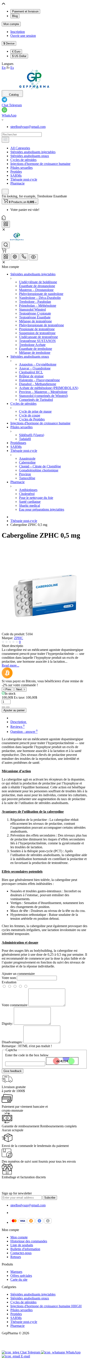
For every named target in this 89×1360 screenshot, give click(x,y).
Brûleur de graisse (31, 376)
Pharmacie (17, 183)
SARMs (16, 175)
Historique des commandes (28, 1241)
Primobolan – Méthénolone (37, 305)
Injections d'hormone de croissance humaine (40, 164)
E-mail (25, 1356)
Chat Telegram (12, 105)
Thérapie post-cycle (23, 179)
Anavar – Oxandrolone (35, 368)
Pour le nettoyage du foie (36, 498)
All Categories (20, 148)
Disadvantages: (12, 1042)
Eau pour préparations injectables (41, 509)
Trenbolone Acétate (32, 345)
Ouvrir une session (23, 35)
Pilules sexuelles (21, 167)
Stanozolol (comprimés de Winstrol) (43, 396)
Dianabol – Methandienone (37, 384)
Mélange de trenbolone (34, 352)
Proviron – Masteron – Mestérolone (43, 392)
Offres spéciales (21, 1275)
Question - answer (24, 731)
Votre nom (9, 978)
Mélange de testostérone (35, 321)
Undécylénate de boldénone (38, 282)
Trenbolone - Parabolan (35, 301)
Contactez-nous (21, 1253)
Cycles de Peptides (32, 419)
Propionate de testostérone (37, 329)
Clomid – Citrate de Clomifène (40, 466)
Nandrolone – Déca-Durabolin (40, 298)
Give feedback (12, 1071)
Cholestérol (27, 494)
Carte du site (18, 1279)
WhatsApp (9, 115)
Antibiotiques (28, 490)
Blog (15, 16)
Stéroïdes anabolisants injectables (33, 152)
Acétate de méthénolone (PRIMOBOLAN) (48, 388)
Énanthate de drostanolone (37, 286)
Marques (16, 1272)
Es (12, 67)
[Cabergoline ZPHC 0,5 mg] (45, 630)
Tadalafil (25, 439)
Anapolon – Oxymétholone (37, 364)
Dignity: (7, 1023)
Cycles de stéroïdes (23, 160)
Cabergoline (27, 462)
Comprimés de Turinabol (36, 399)
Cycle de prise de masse (35, 411)
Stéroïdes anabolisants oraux (29, 156)
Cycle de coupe (29, 415)
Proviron (25, 474)
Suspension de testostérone (37, 333)
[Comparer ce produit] (3, 707)
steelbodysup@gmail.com (28, 127)
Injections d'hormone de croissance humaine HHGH (46, 1306)
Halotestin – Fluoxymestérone (39, 380)
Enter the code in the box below (27, 1055)
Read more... (10, 665)
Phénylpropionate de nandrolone (41, 294)
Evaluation (9, 982)
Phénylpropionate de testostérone (41, 325)
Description (18, 722)
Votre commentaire (14, 1005)
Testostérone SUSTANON (37, 341)
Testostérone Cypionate (35, 313)
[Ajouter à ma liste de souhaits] (8, 707)
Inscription (17, 32)
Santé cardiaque (30, 501)
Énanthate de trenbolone (35, 349)
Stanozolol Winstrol (32, 309)
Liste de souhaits (21, 1245)
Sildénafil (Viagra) (31, 435)
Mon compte (11, 24)
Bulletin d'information (25, 1249)
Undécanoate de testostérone (38, 337)
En (4, 67)
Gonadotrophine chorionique (38, 470)
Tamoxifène (27, 478)
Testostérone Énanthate (35, 317)
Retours (15, 1257)
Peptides (16, 171)
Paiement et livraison (25, 11)
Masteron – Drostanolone (36, 290)
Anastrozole (27, 458)
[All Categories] (5, 140)
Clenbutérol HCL (31, 372)
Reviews (17, 726)
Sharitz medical (29, 505)
